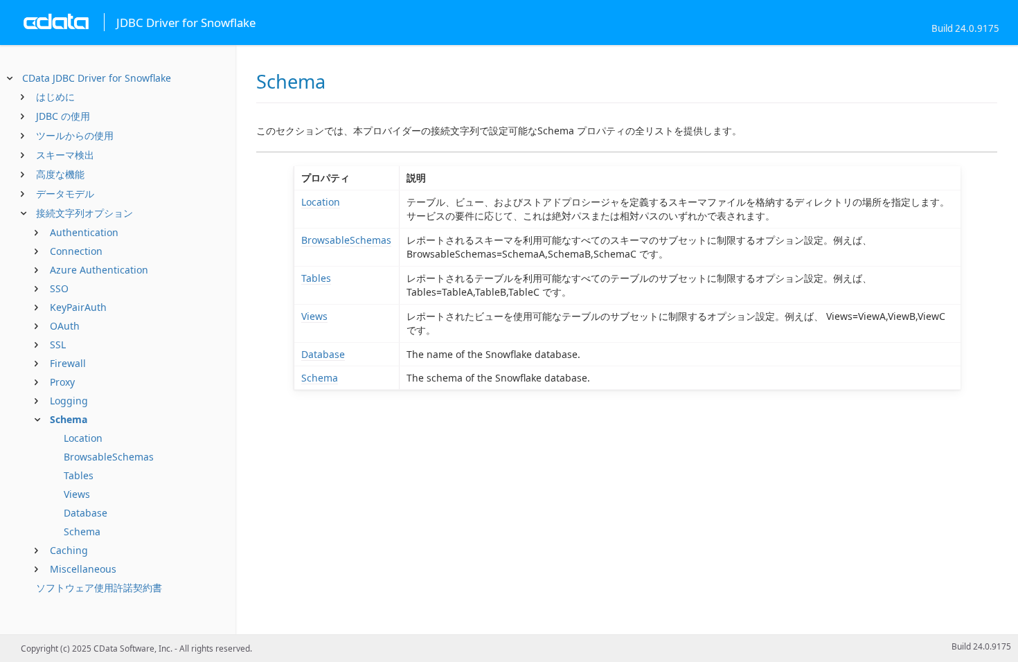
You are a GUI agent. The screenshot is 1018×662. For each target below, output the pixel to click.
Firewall (68, 363)
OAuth (65, 325)
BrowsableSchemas (109, 456)
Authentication (84, 232)
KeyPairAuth (78, 307)
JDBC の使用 (63, 116)
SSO (59, 288)
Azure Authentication (99, 269)
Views (77, 494)
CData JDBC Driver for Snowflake (96, 77)
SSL (58, 344)
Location (83, 438)
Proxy (62, 381)
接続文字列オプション (84, 213)
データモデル (65, 193)
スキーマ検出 (65, 154)
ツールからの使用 (75, 135)
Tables (78, 475)
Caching (69, 550)
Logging (69, 400)
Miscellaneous (83, 568)
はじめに (55, 96)
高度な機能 (60, 174)
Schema (68, 419)
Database (85, 512)
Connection (76, 251)
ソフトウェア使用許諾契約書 (99, 587)
